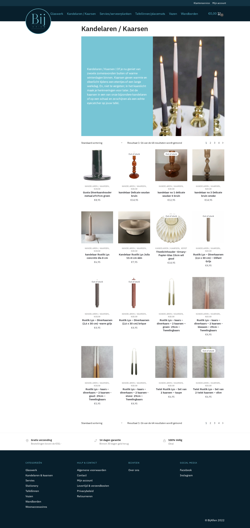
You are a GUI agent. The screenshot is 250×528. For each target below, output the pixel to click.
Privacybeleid (85, 491)
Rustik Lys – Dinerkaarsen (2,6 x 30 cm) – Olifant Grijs (208, 258)
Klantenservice (202, 3)
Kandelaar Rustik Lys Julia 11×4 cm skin (134, 256)
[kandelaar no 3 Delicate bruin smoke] (208, 165)
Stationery (32, 485)
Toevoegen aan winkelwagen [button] (97, 207)
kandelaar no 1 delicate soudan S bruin (171, 194)
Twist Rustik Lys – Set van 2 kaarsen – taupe (171, 391)
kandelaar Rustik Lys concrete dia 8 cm (97, 256)
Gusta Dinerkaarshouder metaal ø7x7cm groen (97, 194)
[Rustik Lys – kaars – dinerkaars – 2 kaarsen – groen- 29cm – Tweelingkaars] (171, 293)
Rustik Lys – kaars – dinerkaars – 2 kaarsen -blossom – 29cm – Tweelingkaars (208, 325)
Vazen (29, 496)
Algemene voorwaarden (91, 470)
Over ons (133, 470)
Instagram (186, 475)
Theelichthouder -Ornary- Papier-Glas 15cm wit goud (171, 255)
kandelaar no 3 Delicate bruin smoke (208, 194)
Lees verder (134, 207)
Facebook (186, 470)
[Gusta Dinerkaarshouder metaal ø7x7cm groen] (97, 165)
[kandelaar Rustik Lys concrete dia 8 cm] (97, 227)
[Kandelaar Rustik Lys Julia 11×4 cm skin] (134, 227)
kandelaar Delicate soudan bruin (134, 194)
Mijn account (219, 3)
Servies (30, 480)
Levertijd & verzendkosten (93, 485)
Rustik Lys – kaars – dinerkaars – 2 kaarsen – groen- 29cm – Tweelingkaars (171, 325)
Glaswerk (31, 470)
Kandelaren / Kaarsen (97, 186)
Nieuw (97, 189)
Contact (82, 475)
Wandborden (33, 501)
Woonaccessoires (36, 506)
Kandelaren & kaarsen (39, 475)
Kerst (184, 248)
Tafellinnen (32, 491)
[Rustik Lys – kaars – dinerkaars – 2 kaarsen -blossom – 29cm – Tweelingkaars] (208, 293)
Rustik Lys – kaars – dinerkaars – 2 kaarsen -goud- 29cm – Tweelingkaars (97, 394)
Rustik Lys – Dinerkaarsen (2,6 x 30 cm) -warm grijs (97, 322)
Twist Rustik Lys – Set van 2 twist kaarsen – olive (208, 391)
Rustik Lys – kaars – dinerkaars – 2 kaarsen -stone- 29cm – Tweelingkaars (134, 394)
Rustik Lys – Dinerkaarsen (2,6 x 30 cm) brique (134, 322)
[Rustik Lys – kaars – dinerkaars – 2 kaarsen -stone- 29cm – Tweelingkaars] (134, 362)
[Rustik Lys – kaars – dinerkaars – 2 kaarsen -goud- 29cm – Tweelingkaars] (97, 362)
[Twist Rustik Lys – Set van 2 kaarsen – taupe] (171, 362)
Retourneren (85, 496)
